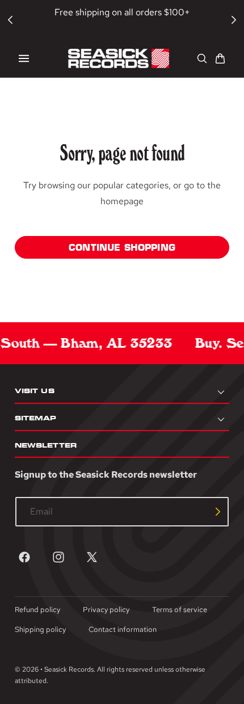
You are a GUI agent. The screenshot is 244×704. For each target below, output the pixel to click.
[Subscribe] (218, 511)
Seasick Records (69, 669)
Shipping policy (40, 629)
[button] (24, 58)
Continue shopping (122, 247)
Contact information (123, 629)
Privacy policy (106, 609)
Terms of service (179, 609)
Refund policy (37, 609)
